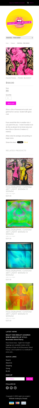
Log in (11, 2)
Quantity (8, 95)
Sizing (8, 368)
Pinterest (15, 387)
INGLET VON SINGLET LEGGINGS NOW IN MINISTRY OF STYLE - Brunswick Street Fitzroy (18, 337)
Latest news (11, 332)
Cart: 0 (31, 2)
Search (8, 360)
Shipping (9, 365)
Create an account (20, 2)
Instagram (11, 387)
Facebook (7, 387)
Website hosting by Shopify (18, 398)
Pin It (26, 142)
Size (7, 88)
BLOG (8, 371)
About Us (9, 363)
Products (13, 43)
